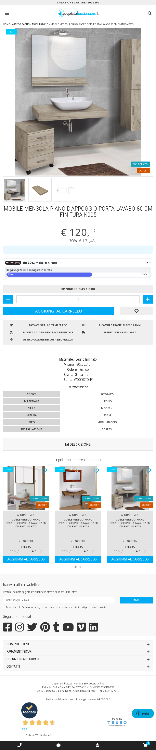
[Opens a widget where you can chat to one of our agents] (143, 714)
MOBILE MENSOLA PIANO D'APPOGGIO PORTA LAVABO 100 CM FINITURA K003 (26, 523)
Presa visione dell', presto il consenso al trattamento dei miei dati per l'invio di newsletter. (57, 607)
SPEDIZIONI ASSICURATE (23, 659)
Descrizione (80, 444)
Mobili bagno (40, 24)
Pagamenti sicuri (19, 651)
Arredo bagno (21, 24)
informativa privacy (31, 607)
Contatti (13, 666)
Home (6, 24)
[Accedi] (97, 745)
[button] (75, 567)
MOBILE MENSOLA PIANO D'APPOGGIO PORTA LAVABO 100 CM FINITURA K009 (78, 523)
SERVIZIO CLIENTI (18, 644)
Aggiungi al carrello (58, 311)
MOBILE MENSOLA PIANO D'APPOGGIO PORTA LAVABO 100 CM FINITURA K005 (130, 523)
